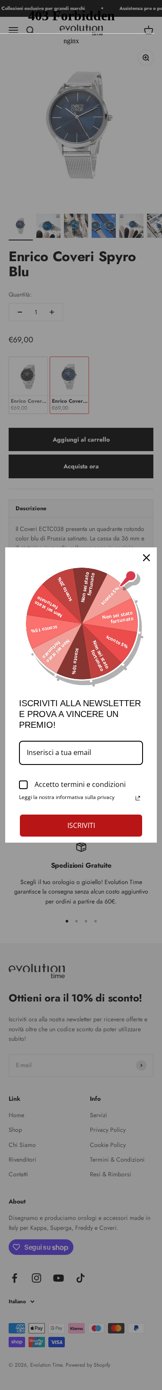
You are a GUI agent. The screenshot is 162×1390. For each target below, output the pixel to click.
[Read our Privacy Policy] (138, 798)
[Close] (146, 557)
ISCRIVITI (81, 825)
